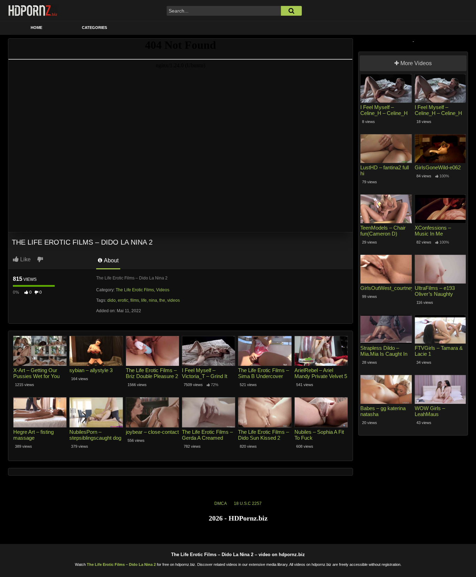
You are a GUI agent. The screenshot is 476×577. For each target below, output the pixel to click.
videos (173, 300)
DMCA (220, 503)
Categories (94, 27)
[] (291, 11)
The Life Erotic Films (135, 289)
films (134, 300)
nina (153, 300)
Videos (162, 289)
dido (111, 300)
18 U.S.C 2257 (248, 503)
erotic (123, 300)
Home (36, 27)
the (162, 300)
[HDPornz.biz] (33, 10)
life (144, 300)
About (110, 260)
